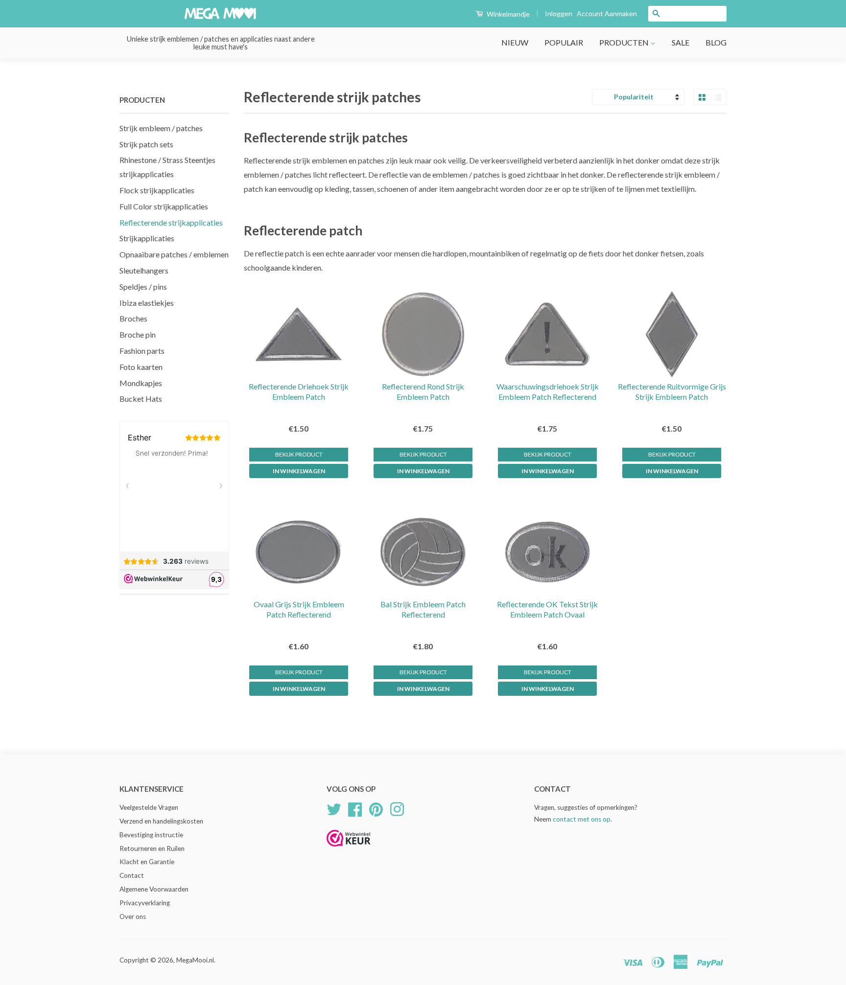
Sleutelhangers (143, 270)
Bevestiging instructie (151, 835)
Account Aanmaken (607, 13)
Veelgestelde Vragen (148, 807)
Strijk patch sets (146, 144)
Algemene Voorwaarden (153, 889)
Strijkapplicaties (146, 238)
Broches (133, 318)
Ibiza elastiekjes (146, 302)
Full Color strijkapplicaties (163, 206)
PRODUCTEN (624, 42)
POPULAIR (563, 42)
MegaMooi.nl (195, 960)
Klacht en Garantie (146, 862)
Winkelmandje (507, 14)
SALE (680, 42)
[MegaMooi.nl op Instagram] (397, 808)
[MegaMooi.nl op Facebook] (355, 808)
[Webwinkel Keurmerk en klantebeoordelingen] (349, 849)
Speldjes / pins (143, 286)
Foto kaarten (141, 366)
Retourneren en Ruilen (152, 848)
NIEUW (514, 42)
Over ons (132, 916)
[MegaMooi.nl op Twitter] (334, 808)
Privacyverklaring (144, 903)
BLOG (716, 42)
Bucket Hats (140, 398)
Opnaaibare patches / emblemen (174, 254)
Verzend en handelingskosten (161, 821)
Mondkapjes (140, 383)
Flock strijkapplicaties (156, 190)
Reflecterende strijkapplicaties (171, 222)
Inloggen (558, 13)
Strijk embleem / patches (161, 128)
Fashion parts (141, 350)
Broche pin (137, 334)
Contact (131, 875)
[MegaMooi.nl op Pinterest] (376, 808)
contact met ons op (582, 819)
